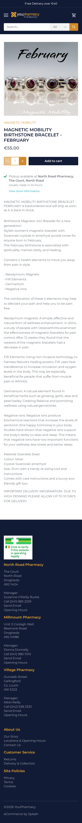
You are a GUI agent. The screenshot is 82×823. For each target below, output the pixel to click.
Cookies (10, 786)
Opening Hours (15, 610)
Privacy (9, 778)
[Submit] (73, 27)
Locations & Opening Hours (25, 740)
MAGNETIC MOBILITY (20, 122)
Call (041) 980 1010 (17, 654)
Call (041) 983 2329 (17, 601)
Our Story (11, 736)
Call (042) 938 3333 (18, 706)
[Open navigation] (6, 15)
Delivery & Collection (19, 763)
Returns (10, 759)
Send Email (12, 605)
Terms (8, 782)
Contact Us (12, 745)
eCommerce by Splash (21, 814)
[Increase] (22, 161)
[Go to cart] (74, 15)
